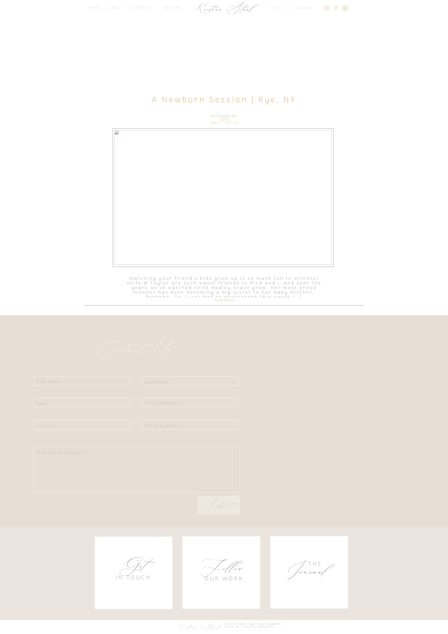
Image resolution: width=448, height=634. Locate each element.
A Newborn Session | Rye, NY (224, 100)
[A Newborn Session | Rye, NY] (223, 197)
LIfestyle (230, 123)
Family (215, 123)
